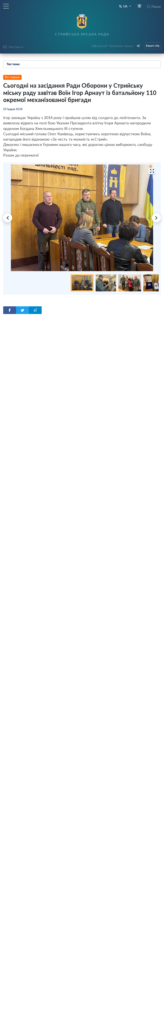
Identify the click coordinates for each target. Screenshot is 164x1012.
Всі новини (12, 77)
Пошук (156, 6)
